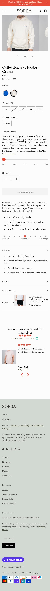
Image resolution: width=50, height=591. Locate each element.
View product (35, 304)
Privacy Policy (8, 503)
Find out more (8, 153)
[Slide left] (3, 3)
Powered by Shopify (30, 572)
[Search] (40, 11)
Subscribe (9, 545)
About (5, 489)
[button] (23, 375)
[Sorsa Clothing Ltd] (24, 11)
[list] (25, 33)
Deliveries (6, 461)
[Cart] (46, 11)
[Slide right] (47, 3)
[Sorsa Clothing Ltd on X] (19, 449)
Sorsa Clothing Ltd (14, 572)
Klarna (5, 471)
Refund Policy (8, 498)
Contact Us (7, 475)
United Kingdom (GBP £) (11, 567)
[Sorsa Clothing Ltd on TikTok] (15, 449)
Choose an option (25, 191)
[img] (25, 335)
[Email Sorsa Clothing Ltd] (3, 449)
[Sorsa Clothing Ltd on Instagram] (11, 449)
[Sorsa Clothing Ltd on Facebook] (7, 449)
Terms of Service (9, 494)
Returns (5, 466)
